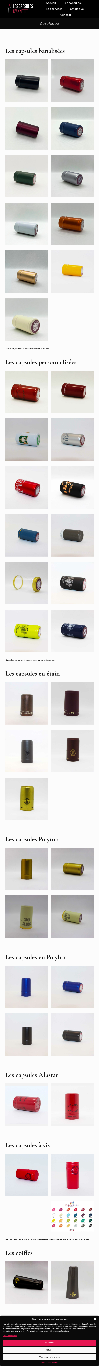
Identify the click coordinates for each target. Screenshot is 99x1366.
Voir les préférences (49, 1357)
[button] (95, 1319)
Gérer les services (10, 1336)
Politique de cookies (49, 1363)
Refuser (49, 1350)
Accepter (49, 1342)
